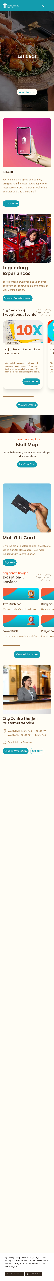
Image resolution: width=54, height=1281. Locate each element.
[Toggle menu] (49, 5)
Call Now (37, 751)
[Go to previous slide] (39, 312)
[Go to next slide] (47, 312)
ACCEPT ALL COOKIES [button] (14, 1274)
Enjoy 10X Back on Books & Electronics (22, 351)
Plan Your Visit (27, 464)
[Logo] (11, 5)
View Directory (27, 92)
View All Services (27, 654)
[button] (33, 1274)
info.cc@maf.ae (23, 742)
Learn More (11, 203)
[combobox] (43, 6)
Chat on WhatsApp (15, 751)
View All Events (27, 405)
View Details (31, 381)
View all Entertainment (17, 298)
